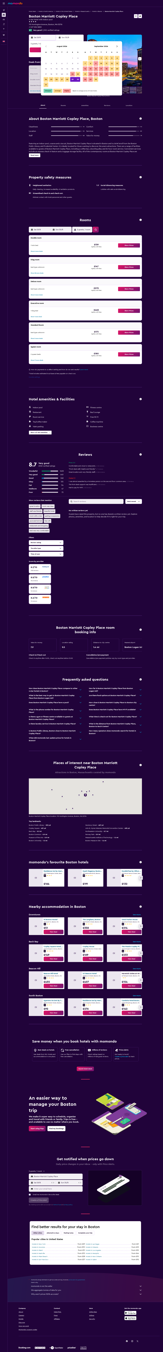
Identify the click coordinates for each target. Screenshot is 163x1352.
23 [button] (78, 74)
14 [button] (67, 69)
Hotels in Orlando (92, 1247)
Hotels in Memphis (92, 1253)
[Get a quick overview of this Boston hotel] (140, 118)
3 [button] (45, 63)
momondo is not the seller (41, 1286)
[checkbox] (40, 568)
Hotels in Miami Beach (39, 1256)
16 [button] (78, 69)
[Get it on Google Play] (130, 1313)
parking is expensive (52, 516)
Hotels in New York (38, 1244)
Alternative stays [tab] (53, 1233)
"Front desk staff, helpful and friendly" (86, 469)
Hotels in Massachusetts (82, 11)
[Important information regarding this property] (140, 629)
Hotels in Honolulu (38, 1247)
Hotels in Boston (97, 11)
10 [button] (46, 69)
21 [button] (67, 74)
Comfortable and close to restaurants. (86, 466)
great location (35, 506)
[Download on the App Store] (130, 1318)
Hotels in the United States (64, 11)
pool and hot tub (36, 521)
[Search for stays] (4, 15)
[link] (53, 932)
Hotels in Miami (37, 1250)
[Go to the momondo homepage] (15, 3)
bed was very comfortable (39, 530)
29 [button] (73, 79)
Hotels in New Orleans (94, 1256)
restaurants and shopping (39, 526)
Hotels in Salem (91, 1259)
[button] (3, 3)
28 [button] (67, 79)
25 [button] (51, 79)
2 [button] (77, 58)
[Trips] (4, 35)
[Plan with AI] (4, 29)
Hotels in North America (45, 11)
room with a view (36, 516)
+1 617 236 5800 (35, 27)
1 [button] (72, 58)
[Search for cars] (4, 19)
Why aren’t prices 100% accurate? (45, 1294)
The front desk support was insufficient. (87, 484)
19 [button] (56, 74)
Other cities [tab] (37, 1233)
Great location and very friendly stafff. (87, 472)
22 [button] (73, 74)
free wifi (47, 521)
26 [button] (57, 79)
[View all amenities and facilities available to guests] (140, 399)
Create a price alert (121, 1056)
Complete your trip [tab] (85, 1233)
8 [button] (72, 63)
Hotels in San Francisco (40, 1259)
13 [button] (62, 69)
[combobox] (58, 1176)
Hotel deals (32, 11)
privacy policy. (68, 1204)
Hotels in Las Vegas (92, 1244)
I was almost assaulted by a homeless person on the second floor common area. (101, 481)
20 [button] (62, 74)
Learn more (84, 369)
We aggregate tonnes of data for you (46, 1290)
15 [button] (72, 69)
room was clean (48, 506)
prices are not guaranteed (77, 1279)
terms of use (57, 1204)
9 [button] (77, 63)
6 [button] (61, 63)
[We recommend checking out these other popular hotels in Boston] (140, 862)
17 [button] (46, 74)
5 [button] (56, 63)
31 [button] (46, 85)
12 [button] (56, 69)
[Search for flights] (4, 10)
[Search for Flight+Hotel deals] (4, 24)
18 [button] (51, 74)
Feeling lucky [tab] (69, 1233)
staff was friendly (36, 511)
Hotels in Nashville (38, 1253)
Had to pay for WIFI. (80, 487)
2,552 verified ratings (50, 30)
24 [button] (46, 79)
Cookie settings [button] (34, 377)
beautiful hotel (49, 511)
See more (137, 915)
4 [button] (51, 63)
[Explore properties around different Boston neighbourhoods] (140, 906)
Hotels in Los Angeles (93, 1250)
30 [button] (78, 79)
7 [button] (67, 63)
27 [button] (62, 79)
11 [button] (51, 69)
